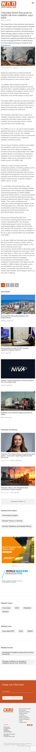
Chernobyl (6, 608)
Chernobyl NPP (8, 631)
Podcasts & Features (5, 460)
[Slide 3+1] (22, 566)
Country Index (22, 722)
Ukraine (5, 612)
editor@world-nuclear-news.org (10, 735)
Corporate (21, 715)
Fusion (20, 721)
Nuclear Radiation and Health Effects (16, 526)
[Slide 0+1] (13, 566)
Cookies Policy (28, 746)
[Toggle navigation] (33, 2)
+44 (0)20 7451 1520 (9, 736)
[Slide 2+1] (19, 566)
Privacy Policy (20, 746)
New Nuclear (22, 710)
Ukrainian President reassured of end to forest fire (17, 653)
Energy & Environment (25, 709)
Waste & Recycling (24, 718)
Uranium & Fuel (23, 716)
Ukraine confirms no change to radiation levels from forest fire (14, 662)
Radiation (27, 608)
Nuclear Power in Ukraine (12, 521)
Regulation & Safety (24, 712)
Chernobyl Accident (10, 515)
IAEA (17, 608)
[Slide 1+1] (16, 566)
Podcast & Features (24, 719)
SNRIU (30, 631)
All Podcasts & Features (17, 501)
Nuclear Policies (23, 713)
